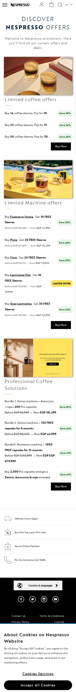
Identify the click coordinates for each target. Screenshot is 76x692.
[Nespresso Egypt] (20, 5)
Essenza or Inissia (22, 217)
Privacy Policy (20, 621)
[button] (69, 5)
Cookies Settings (38, 673)
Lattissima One (20, 275)
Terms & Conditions (52, 615)
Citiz (13, 257)
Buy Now (61, 146)
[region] (38, 658)
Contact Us (19, 615)
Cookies (59, 621)
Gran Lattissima (21, 304)
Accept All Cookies (38, 685)
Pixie (14, 240)
